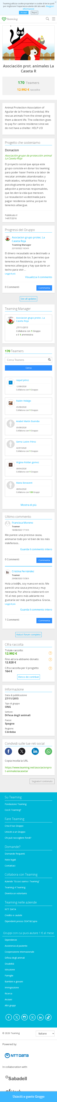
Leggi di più (10, 273)
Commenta (44, 287)
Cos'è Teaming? (13, 809)
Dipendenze (11, 939)
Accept (24, 12)
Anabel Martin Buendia (27, 421)
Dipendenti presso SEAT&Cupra (21, 921)
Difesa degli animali (15, 957)
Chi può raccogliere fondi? (18, 837)
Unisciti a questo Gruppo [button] (28, 1097)
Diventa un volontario (16, 893)
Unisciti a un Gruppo (15, 831)
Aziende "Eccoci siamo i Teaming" (22, 881)
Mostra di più (28, 505)
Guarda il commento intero (36, 549)
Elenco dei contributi (28, 676)
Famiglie (9, 975)
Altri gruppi (10, 1005)
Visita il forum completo (28, 634)
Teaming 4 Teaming (15, 887)
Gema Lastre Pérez (26, 441)
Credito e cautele (13, 915)
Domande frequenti (15, 853)
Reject (34, 12)
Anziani (8, 999)
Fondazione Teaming (15, 804)
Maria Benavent (24, 482)
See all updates (28, 298)
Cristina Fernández (23, 571)
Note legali (10, 859)
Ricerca (8, 993)
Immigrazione (12, 987)
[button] (50, 653)
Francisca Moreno (22, 522)
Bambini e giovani (14, 981)
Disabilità (9, 963)
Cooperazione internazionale (19, 951)
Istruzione (10, 969)
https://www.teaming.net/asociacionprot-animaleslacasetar (28, 769)
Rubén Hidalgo (23, 400)
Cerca (29, 367)
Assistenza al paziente (16, 945)
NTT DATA (10, 909)
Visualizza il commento (38, 277)
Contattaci (10, 865)
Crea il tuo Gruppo (14, 825)
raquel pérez (22, 380)
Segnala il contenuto (42, 781)
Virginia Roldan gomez (27, 462)
